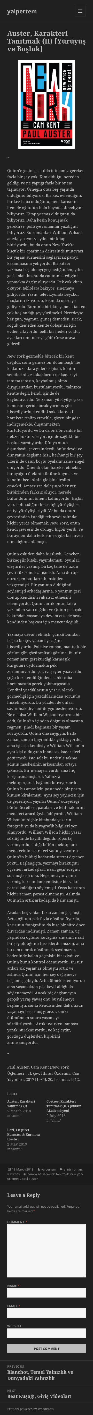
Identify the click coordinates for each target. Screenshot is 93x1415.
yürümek (13, 1174)
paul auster (30, 1178)
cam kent (34, 1174)
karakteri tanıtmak (55, 1174)
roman (77, 1169)
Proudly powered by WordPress (30, 1409)
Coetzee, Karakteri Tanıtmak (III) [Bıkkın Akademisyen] (64, 1106)
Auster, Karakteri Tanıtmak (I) (21, 1103)
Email (13, 1306)
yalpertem (22, 11)
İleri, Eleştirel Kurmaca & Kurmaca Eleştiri (23, 1134)
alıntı (67, 1169)
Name (13, 1286)
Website (14, 1326)
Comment (17, 1222)
